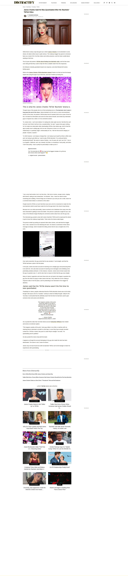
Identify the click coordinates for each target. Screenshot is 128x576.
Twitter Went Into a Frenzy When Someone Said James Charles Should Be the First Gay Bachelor (47, 377)
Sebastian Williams (56, 321)
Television (54, 2)
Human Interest (85, 2)
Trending (63, 2)
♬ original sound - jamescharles (36, 155)
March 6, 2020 (52, 318)
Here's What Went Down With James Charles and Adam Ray (38, 374)
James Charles (52, 52)
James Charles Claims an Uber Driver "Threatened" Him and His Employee (41, 380)
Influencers (73, 2)
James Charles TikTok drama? (40, 72)
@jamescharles (32, 148)
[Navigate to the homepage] (24, 2)
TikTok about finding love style (48, 61)
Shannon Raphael (33, 15)
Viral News (28, 6)
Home (24, 6)
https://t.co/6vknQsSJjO (47, 314)
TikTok (38, 6)
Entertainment (43, 2)
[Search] (104, 2)
